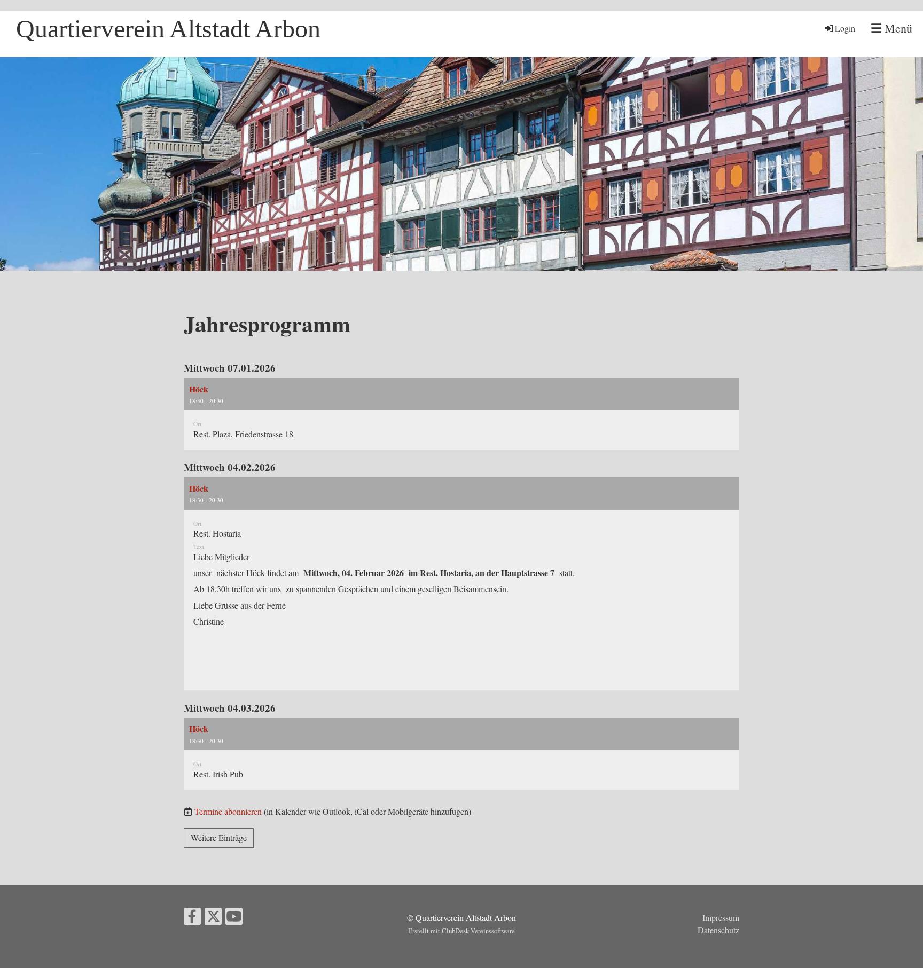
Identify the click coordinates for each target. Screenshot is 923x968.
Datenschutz (718, 929)
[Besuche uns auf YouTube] (234, 918)
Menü (896, 28)
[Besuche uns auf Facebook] (192, 918)
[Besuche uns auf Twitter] (213, 918)
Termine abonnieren (228, 811)
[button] (461, 414)
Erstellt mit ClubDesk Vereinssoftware (461, 930)
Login (845, 28)
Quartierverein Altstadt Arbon (168, 28)
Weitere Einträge (219, 837)
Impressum (720, 917)
